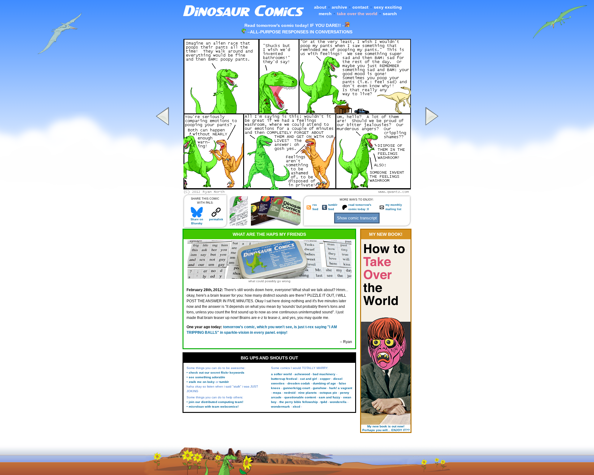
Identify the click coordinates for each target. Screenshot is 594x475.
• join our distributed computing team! (215, 402)
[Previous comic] (163, 191)
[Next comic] (431, 191)
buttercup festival (284, 378)
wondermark (280, 406)
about (320, 7)
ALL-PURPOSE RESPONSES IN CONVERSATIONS (301, 31)
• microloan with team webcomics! (213, 406)
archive (339, 7)
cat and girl (308, 378)
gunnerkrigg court (296, 388)
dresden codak (298, 383)
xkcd (296, 406)
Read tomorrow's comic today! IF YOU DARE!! (292, 25)
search (390, 13)
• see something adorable (206, 377)
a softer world (281, 374)
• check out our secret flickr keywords (215, 372)
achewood (302, 374)
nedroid (289, 392)
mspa (277, 392)
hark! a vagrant (340, 388)
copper (325, 378)
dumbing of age (324, 383)
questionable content (300, 397)
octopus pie (328, 392)
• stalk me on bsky (201, 382)
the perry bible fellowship (298, 402)
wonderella (338, 402)
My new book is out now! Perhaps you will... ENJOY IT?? (386, 428)
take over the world (357, 13)
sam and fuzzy (329, 397)
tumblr (224, 382)
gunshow (319, 388)
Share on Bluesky (197, 221)
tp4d (324, 402)
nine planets (307, 392)
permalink (216, 219)
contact (360, 7)
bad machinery (324, 374)
